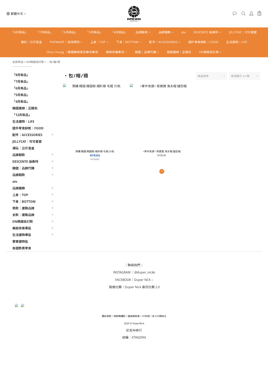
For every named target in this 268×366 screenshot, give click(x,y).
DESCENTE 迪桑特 (206, 32)
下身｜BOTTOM (127, 42)
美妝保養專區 (115, 52)
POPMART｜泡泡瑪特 (65, 42)
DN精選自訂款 (209, 52)
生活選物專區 (21, 235)
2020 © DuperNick (134, 323)
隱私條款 (106, 316)
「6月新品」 (69, 32)
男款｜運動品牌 (23, 208)
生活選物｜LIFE (236, 42)
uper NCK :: (145, 280)
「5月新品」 (94, 32)
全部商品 (17, 62)
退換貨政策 (133, 316)
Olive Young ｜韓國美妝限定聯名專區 (72, 52)
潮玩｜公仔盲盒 (31, 42)
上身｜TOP (98, 42)
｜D (134, 280)
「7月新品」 (44, 32)
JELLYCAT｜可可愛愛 (243, 32)
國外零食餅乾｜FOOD (203, 42)
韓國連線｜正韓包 (179, 52)
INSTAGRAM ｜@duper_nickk (134, 272)
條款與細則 (119, 316)
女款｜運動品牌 (23, 215)
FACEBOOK (123, 280)
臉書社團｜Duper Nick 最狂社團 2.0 (134, 287)
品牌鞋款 (142, 32)
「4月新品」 (119, 32)
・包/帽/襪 (53, 62)
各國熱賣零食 (21, 248)
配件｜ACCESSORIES (163, 42)
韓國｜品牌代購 (145, 52)
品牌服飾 (165, 32)
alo (183, 32)
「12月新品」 (22, 115)
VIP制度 (146, 316)
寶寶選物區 (20, 241)
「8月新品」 (19, 32)
